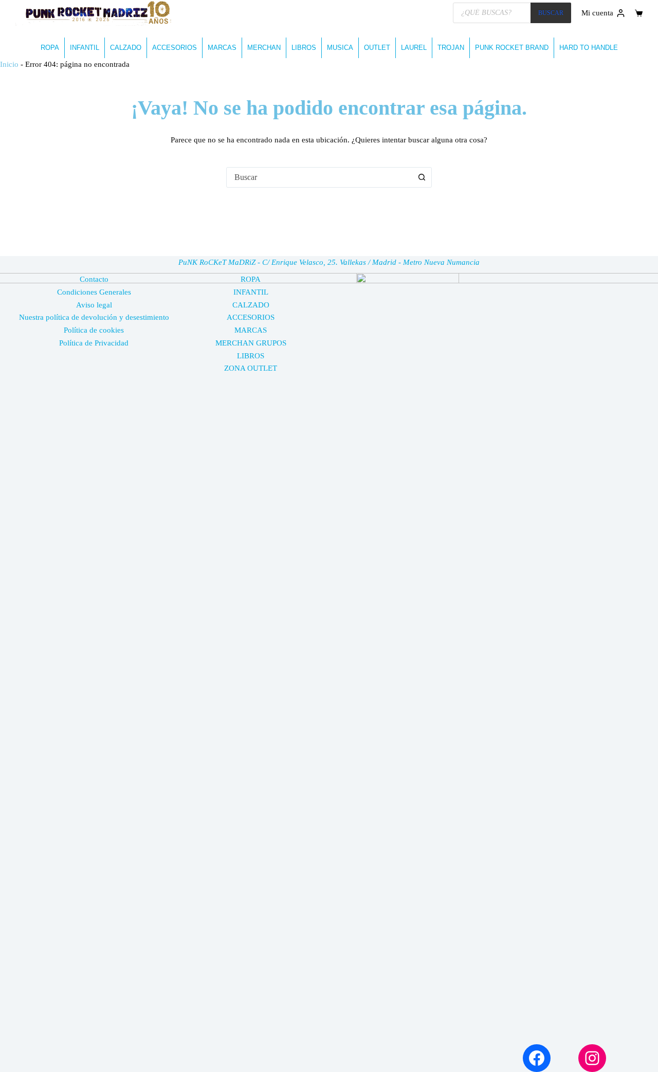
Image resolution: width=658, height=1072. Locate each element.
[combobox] (319, 177)
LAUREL (414, 47)
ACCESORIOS (174, 47)
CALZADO (125, 47)
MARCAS (222, 47)
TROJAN (450, 47)
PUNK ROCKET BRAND (512, 47)
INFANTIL (84, 47)
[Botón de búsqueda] (421, 177)
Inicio (9, 64)
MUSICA (340, 47)
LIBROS (303, 47)
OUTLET (377, 47)
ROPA (50, 47)
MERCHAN (264, 47)
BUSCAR (550, 12)
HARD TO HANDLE (588, 47)
